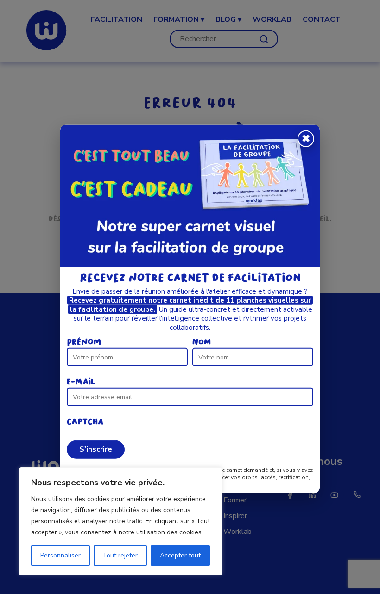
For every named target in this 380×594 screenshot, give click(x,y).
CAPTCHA (85, 421)
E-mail (81, 381)
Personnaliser (60, 555)
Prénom (84, 342)
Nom (201, 342)
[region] (120, 521)
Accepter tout (180, 555)
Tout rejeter (120, 555)
